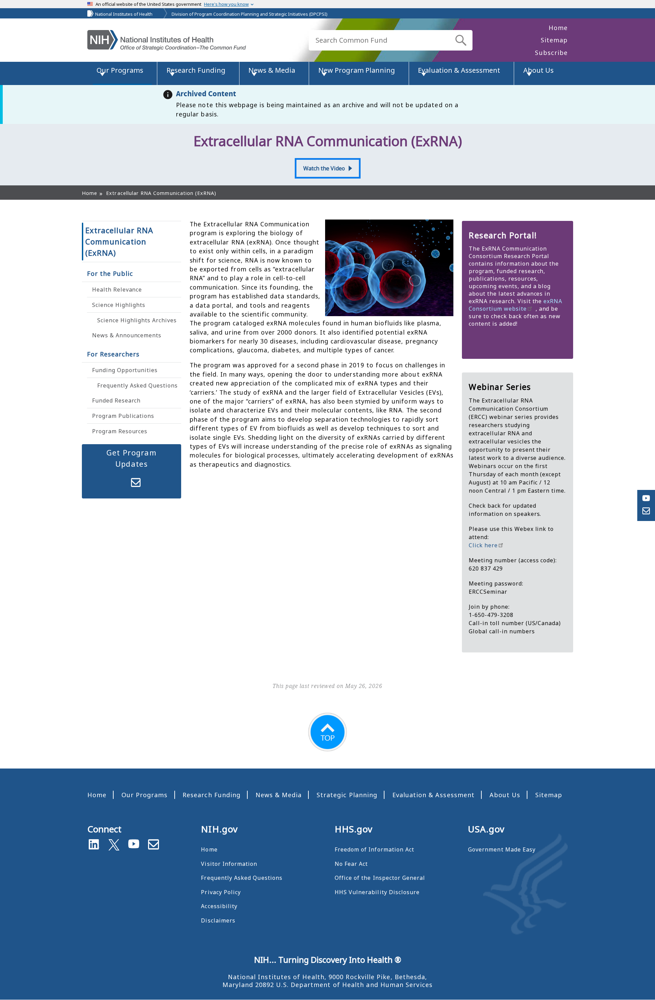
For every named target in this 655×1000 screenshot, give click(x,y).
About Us (505, 795)
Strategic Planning (347, 795)
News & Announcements (126, 335)
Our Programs (144, 795)
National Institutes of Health (123, 14)
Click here (483, 545)
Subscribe (551, 52)
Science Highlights (118, 305)
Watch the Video (324, 168)
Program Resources (119, 431)
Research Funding (212, 795)
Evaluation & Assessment (433, 795)
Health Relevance (117, 289)
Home (558, 28)
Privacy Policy (221, 892)
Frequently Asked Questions (137, 385)
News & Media (279, 795)
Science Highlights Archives (137, 320)
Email (136, 482)
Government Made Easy (502, 849)
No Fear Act (351, 864)
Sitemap (554, 40)
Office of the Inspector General (380, 878)
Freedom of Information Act (374, 849)
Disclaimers (218, 920)
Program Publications (123, 416)
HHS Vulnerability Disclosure (377, 892)
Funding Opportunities (125, 370)
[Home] (166, 40)
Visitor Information (229, 864)
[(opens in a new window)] (114, 843)
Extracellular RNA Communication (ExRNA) (119, 241)
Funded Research (116, 400)
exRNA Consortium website (515, 304)
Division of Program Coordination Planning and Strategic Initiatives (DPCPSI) (250, 14)
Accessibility (219, 906)
